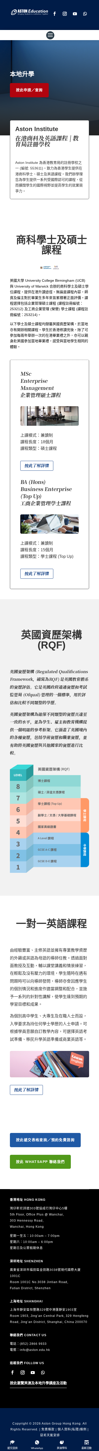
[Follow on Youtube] (75, 14)
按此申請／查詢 (29, 90)
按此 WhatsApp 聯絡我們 (40, 1162)
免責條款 (48, 1429)
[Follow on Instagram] (65, 14)
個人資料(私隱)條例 (72, 1429)
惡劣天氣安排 (50, 1435)
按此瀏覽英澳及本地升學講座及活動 (38, 1383)
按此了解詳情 (37, 466)
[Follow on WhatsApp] (85, 14)
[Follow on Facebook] (55, 14)
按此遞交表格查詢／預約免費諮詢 (45, 1140)
